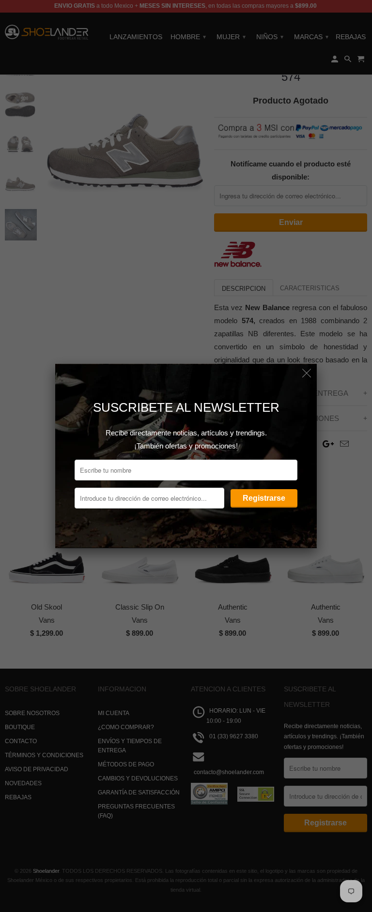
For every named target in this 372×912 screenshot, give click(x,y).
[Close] (306, 373)
